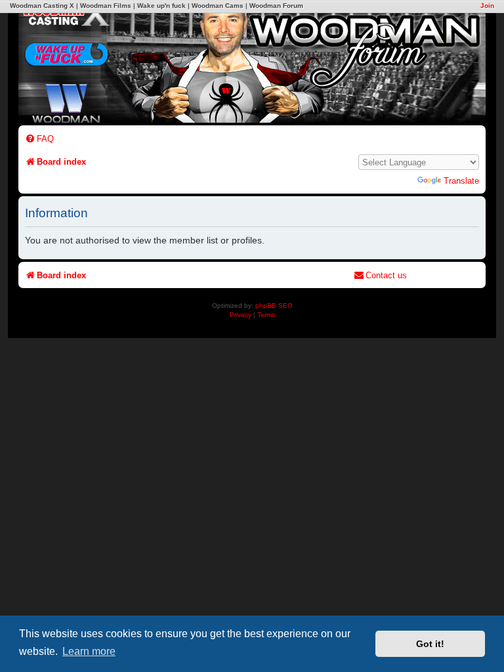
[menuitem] (39, 138)
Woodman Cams (217, 5)
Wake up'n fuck (161, 5)
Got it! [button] (430, 644)
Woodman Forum (276, 5)
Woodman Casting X (42, 5)
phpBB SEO (274, 305)
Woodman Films (105, 5)
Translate (461, 181)
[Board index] (310, 61)
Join (487, 5)
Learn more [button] (89, 651)
